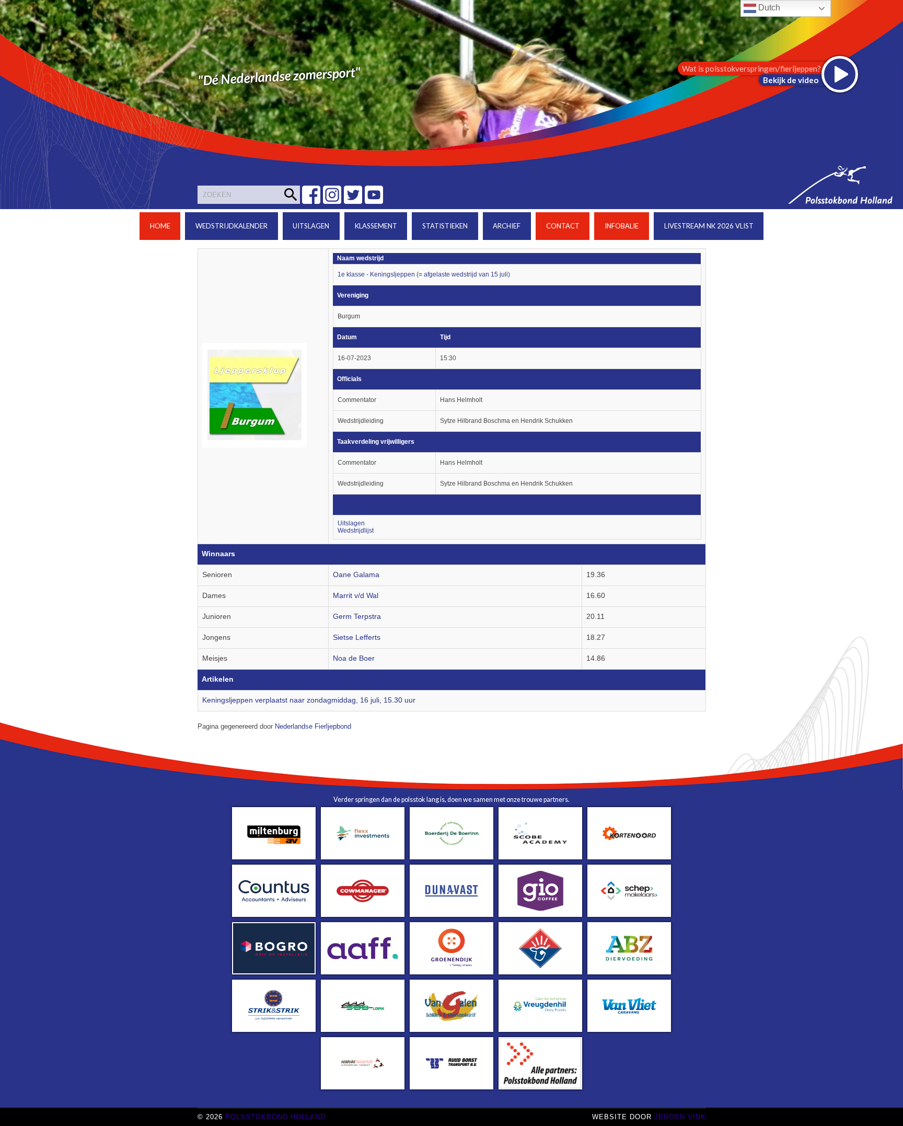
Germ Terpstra (357, 617)
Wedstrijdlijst (356, 530)
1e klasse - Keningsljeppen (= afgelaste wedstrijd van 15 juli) (424, 274)
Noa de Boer (354, 658)
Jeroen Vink (680, 1117)
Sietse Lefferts (356, 637)
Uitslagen (311, 226)
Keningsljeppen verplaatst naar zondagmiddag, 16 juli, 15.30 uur (308, 700)
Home (160, 226)
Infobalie (622, 226)
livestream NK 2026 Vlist (709, 226)
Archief (506, 226)
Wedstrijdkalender (231, 226)
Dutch (768, 7)
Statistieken (445, 226)
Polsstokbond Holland (275, 1117)
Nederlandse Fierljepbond (313, 726)
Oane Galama (356, 575)
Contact (563, 226)
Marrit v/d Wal (355, 596)
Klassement (376, 226)
